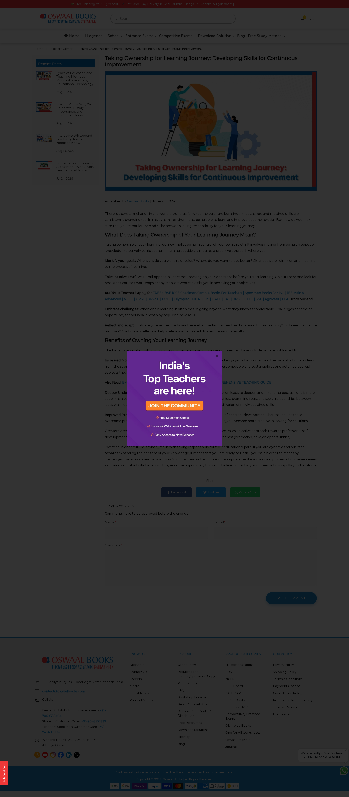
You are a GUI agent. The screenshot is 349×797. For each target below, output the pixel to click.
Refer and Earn (4, 773)
